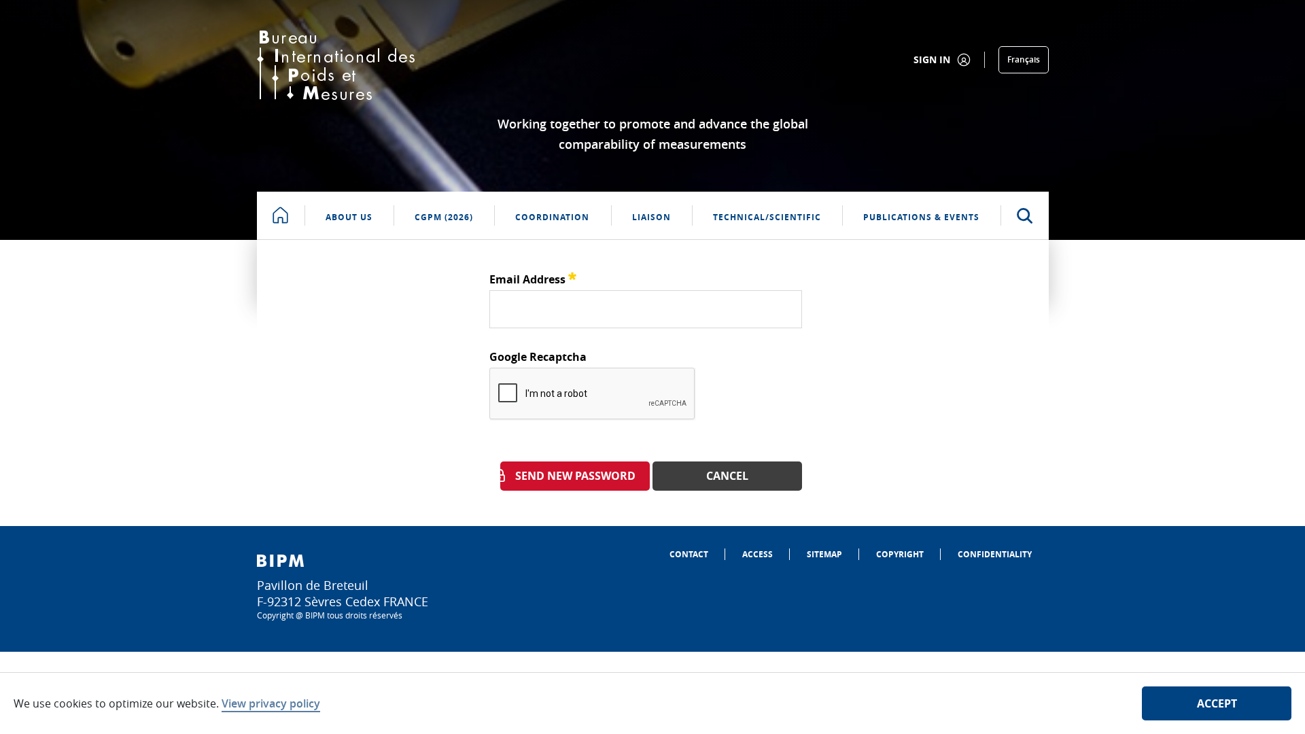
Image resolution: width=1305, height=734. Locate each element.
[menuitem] (688, 554)
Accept (1217, 703)
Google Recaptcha (538, 356)
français (1023, 59)
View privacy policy (271, 703)
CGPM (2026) (444, 217)
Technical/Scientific (767, 217)
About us (349, 217)
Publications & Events (921, 217)
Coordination (552, 217)
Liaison (651, 217)
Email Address (532, 277)
